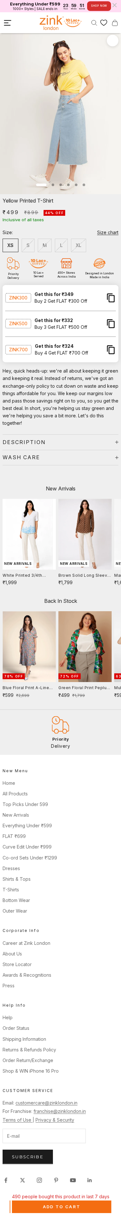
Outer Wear (15, 911)
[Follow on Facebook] (6, 1180)
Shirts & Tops (17, 879)
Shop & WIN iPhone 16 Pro (31, 1071)
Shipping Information (24, 1039)
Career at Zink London (26, 943)
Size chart (107, 232)
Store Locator (17, 964)
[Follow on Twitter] (22, 1180)
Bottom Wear (16, 900)
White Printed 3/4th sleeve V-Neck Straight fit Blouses (26, 576)
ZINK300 (18, 297)
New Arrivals (16, 815)
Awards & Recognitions (27, 975)
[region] (60, 732)
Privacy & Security (54, 1120)
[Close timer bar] (114, 5)
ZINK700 (18, 349)
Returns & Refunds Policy (29, 1049)
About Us (12, 953)
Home (9, 783)
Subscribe (28, 1156)
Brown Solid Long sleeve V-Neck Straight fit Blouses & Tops (84, 576)
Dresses (11, 868)
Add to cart (62, 1206)
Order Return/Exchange (28, 1060)
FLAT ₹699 (14, 836)
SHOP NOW (99, 5)
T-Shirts (11, 889)
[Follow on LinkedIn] (89, 1180)
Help (8, 1017)
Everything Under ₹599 (27, 825)
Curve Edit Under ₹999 (27, 847)
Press (9, 985)
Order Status (16, 1028)
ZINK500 (18, 323)
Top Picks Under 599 (25, 804)
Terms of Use (18, 1120)
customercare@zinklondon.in (46, 1103)
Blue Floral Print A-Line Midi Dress (26, 688)
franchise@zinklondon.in (60, 1111)
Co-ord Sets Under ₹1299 (30, 857)
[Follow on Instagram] (39, 1180)
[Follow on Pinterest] (56, 1180)
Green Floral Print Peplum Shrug (84, 688)
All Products (15, 793)
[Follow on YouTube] (73, 1180)
